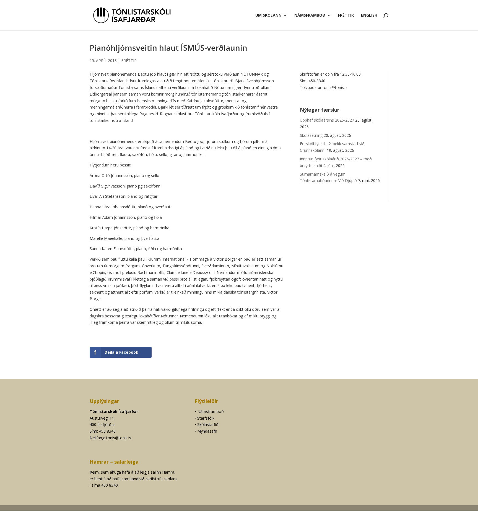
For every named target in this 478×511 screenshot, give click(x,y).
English (369, 15)
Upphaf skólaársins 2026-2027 (327, 120)
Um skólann (268, 15)
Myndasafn (207, 431)
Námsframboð (309, 15)
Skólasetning (311, 135)
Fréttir (346, 15)
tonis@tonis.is (118, 437)
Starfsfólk (205, 418)
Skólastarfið (208, 424)
